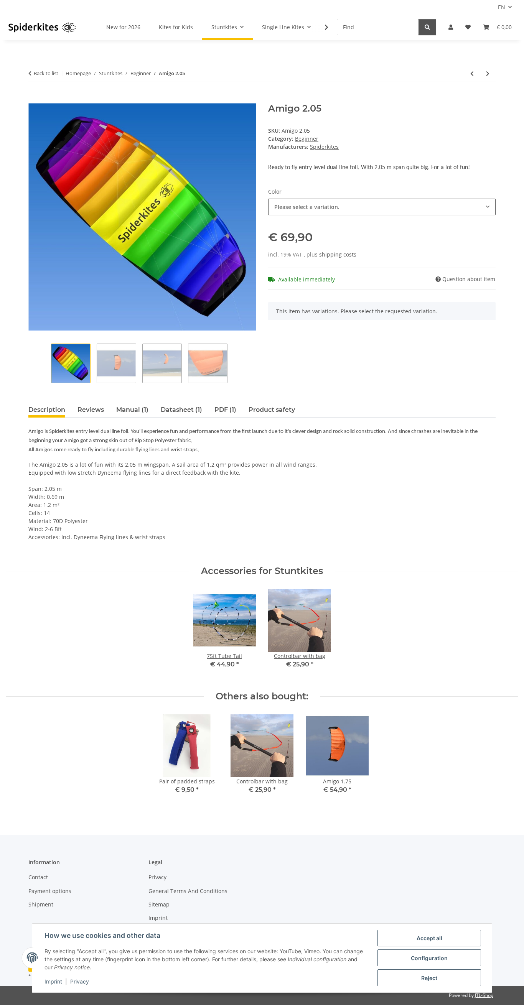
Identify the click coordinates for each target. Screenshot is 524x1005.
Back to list (46, 73)
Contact (38, 877)
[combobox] (382, 207)
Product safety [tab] (272, 409)
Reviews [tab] (90, 409)
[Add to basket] (34, 99)
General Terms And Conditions (187, 891)
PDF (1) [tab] (225, 409)
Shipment (40, 904)
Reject (429, 978)
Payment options (49, 891)
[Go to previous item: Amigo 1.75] (472, 73)
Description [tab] (46, 409)
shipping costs (337, 254)
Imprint (53, 981)
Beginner (306, 138)
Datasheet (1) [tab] (181, 409)
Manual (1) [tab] (132, 409)
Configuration (429, 958)
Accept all (429, 938)
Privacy (79, 981)
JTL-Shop (484, 995)
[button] (450, 27)
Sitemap (159, 904)
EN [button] (501, 7)
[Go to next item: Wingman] (488, 73)
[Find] (427, 27)
